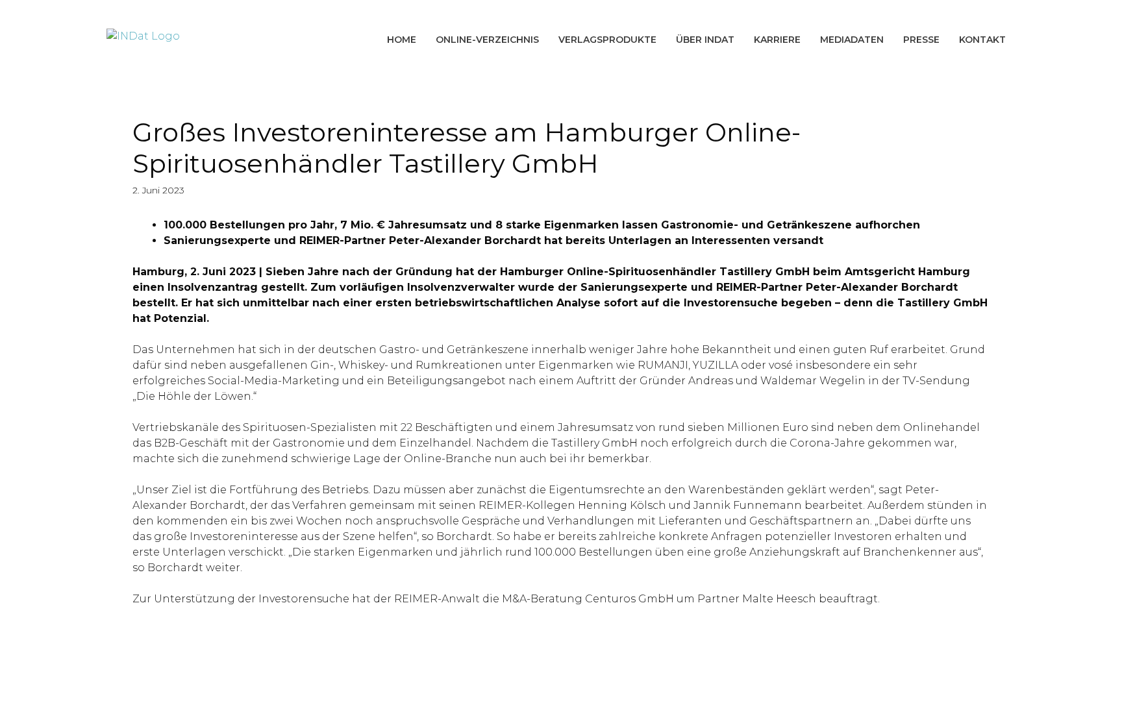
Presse (921, 39)
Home (401, 39)
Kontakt (982, 39)
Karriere (777, 39)
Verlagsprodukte (607, 39)
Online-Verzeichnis (487, 39)
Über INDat (705, 39)
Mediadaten (852, 39)
